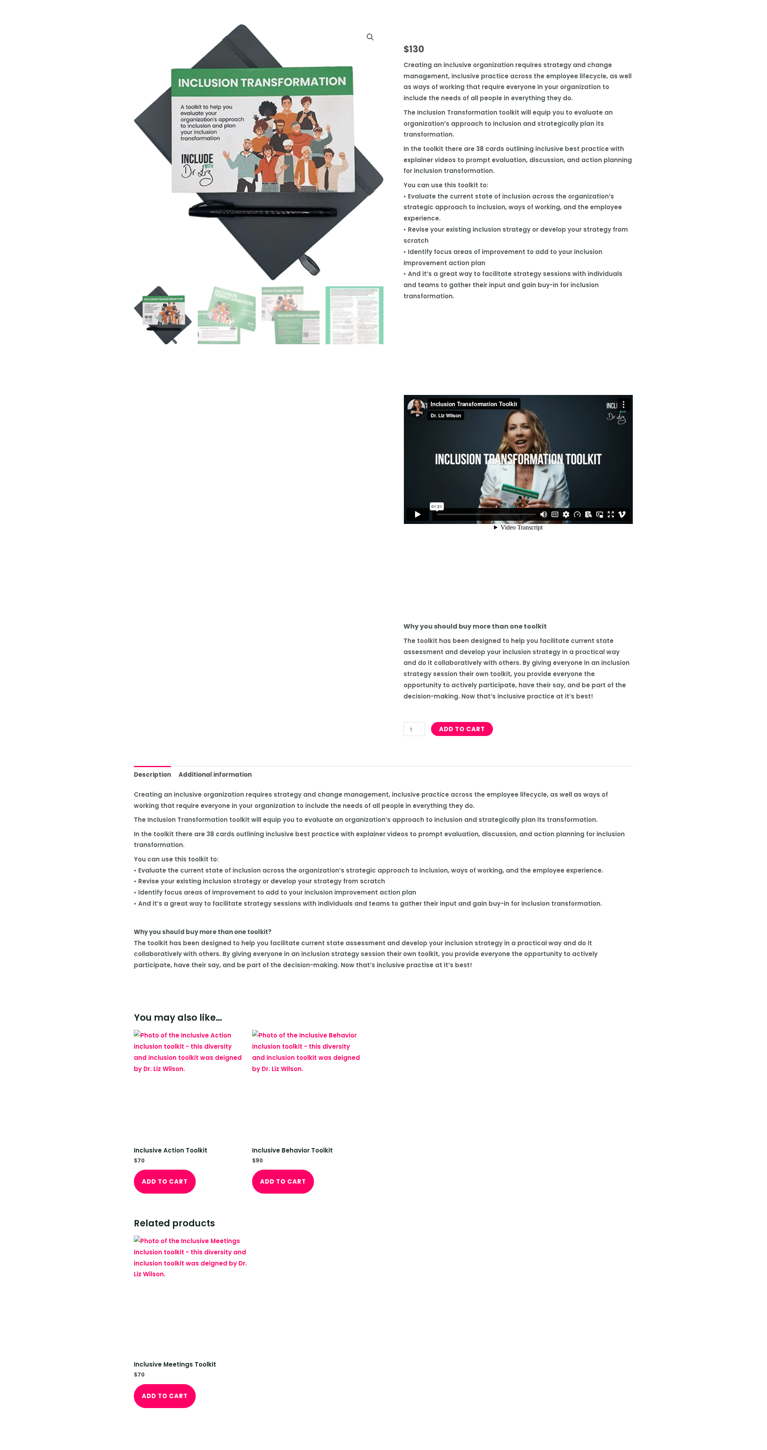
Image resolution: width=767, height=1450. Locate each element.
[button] (370, 37)
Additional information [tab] (215, 774)
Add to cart (462, 729)
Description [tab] (152, 774)
